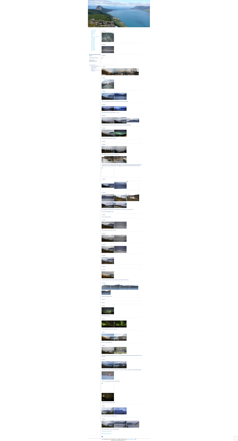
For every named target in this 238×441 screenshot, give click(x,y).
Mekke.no (125, 440)
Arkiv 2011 (93, 40)
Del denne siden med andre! (106, 433)
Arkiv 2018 (93, 47)
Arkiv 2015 (93, 44)
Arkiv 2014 (93, 43)
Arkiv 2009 (93, 37)
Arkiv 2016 (93, 45)
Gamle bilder (93, 32)
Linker (92, 35)
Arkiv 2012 (93, 41)
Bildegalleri (93, 33)
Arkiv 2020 (93, 50)
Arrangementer (93, 31)
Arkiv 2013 (93, 42)
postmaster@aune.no (131, 439)
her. (91, 55)
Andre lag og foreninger (95, 36)
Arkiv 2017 (93, 46)
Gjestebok (92, 34)
